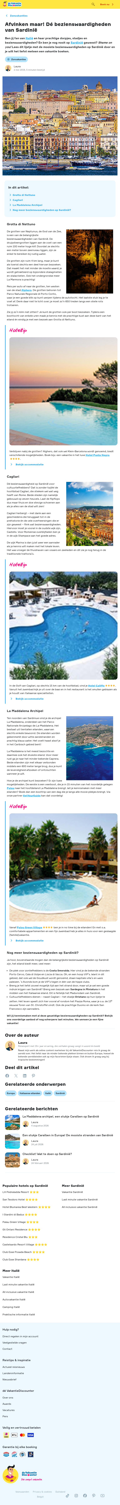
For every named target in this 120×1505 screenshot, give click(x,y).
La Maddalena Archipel (27, 204)
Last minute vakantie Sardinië (80, 1199)
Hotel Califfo (96, 685)
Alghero (26, 290)
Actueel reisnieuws (13, 1366)
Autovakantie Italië (13, 1299)
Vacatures (8, 1410)
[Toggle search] (93, 4)
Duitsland (60, 1491)
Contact (7, 1348)
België (40, 1496)
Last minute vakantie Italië (18, 1284)
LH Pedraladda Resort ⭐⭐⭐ (20, 1192)
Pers (5, 1416)
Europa (11, 1093)
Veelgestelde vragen (14, 1342)
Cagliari (18, 199)
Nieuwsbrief (9, 1379)
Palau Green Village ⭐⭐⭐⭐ (20, 1222)
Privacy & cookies (42, 1491)
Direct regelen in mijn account (20, 1336)
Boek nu (104, 4)
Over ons (7, 1397)
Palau (10, 788)
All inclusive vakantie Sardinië (79, 1207)
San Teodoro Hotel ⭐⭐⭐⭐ (20, 1199)
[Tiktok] (67, 1496)
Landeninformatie (13, 1373)
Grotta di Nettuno (24, 195)
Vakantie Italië (11, 1277)
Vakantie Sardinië (72, 1192)
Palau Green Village (29, 927)
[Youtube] (102, 1496)
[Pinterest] (94, 1496)
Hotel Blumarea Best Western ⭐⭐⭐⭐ (26, 1207)
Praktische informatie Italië (18, 1314)
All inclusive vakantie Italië (18, 1292)
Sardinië (77, 42)
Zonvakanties (19, 15)
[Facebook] (85, 1496)
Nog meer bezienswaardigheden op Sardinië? (42, 209)
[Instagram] (76, 1496)
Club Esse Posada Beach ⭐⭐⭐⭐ (23, 1252)
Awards (6, 1403)
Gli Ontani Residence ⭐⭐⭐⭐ (21, 1229)
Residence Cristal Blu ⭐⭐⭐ (20, 1237)
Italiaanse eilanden (30, 1093)
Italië (29, 38)
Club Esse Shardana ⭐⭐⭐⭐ (20, 1259)
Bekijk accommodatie (30, 464)
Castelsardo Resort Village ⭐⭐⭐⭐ (24, 1244)
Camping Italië (11, 1306)
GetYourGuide (32, 795)
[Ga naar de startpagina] (12, 4)
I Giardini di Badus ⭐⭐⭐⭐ (19, 1214)
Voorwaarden (22, 1491)
